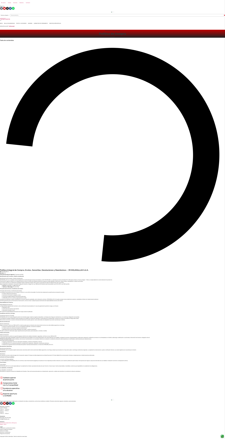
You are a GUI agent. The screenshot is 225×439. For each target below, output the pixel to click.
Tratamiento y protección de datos (7, 428)
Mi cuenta (3, 2)
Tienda (9, 2)
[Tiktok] (1, 8)
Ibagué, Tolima (3, 424)
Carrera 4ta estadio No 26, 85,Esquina (8, 422)
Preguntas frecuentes (5, 433)
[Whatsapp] (13, 8)
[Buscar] (224, 15)
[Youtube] (4, 8)
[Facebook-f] (10, 8)
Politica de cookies (4, 430)
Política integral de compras (6, 429)
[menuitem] (1, 23)
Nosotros (21, 2)
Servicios (15, 2)
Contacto (28, 2)
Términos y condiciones (5, 432)
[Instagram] (7, 8)
